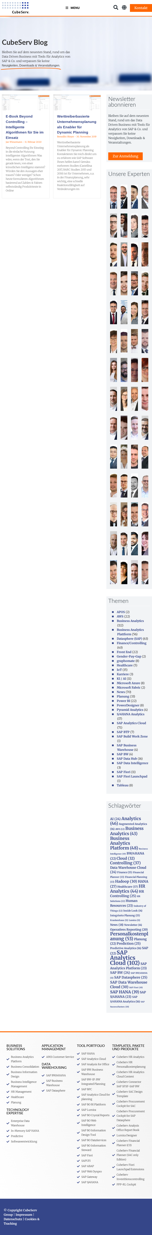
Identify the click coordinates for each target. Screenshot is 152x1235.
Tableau (122, 785)
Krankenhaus (119, 920)
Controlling (125, 862)
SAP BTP (123, 732)
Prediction (129, 944)
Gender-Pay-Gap (129, 656)
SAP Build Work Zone (132, 736)
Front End (124, 652)
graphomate (126, 661)
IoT (119, 670)
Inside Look (132, 910)
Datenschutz (13, 1219)
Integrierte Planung (125, 915)
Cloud (126, 858)
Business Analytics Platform (124, 843)
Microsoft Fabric (129, 687)
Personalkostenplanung (129, 936)
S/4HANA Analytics (130, 714)
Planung (123, 696)
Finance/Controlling (131, 643)
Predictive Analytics (125, 948)
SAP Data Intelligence (132, 763)
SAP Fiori (123, 772)
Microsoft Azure (128, 683)
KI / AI (121, 678)
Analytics (125, 821)
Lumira (134, 920)
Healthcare (125, 665)
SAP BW (122, 754)
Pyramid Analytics (130, 710)
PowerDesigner (128, 705)
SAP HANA (124, 991)
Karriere (123, 674)
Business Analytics (130, 621)
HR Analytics (127, 889)
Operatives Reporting (129, 929)
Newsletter (133, 925)
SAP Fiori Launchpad (132, 776)
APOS (121, 612)
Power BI (123, 701)
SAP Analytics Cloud (131, 723)
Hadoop (126, 881)
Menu (75, 8)
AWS (120, 616)
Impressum (24, 1214)
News (121, 692)
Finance (124, 872)
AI (115, 819)
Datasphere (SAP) (129, 638)
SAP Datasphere (130, 977)
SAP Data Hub (127, 758)
